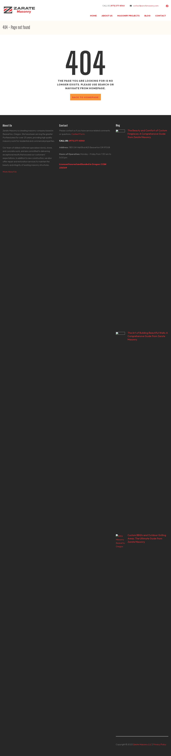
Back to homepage (85, 97)
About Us (107, 15)
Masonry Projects (128, 15)
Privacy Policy (159, 744)
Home (93, 15)
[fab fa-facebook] (167, 6)
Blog (147, 15)
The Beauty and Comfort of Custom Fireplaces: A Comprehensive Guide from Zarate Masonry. (147, 134)
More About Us (10, 171)
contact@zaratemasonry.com (145, 6)
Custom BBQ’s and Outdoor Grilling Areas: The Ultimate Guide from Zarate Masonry (147, 538)
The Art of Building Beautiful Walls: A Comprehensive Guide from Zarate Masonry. (148, 336)
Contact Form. (78, 134)
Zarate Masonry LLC (142, 744)
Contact (160, 15)
